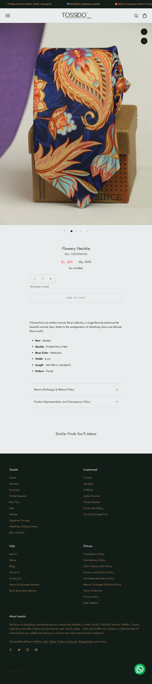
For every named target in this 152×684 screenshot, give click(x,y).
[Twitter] (19, 649)
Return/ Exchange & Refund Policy (102, 584)
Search (13, 554)
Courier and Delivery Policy (98, 572)
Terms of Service (92, 590)
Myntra (38, 641)
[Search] (136, 16)
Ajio (45, 641)
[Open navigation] (8, 15)
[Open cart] (144, 16)
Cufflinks (88, 490)
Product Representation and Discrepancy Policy (62, 402)
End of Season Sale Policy (97, 566)
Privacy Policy (91, 597)
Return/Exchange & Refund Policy (54, 390)
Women (13, 514)
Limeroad (72, 641)
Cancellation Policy (93, 554)
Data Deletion (90, 603)
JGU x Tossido (17, 532)
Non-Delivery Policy (94, 560)
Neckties (14, 484)
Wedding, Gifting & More (23, 526)
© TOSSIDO (15, 672)
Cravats (87, 477)
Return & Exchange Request (24, 584)
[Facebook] (10, 649)
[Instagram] (27, 649)
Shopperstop (86, 641)
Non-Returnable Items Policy (98, 578)
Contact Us (15, 578)
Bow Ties (14, 502)
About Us (14, 572)
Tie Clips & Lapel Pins (95, 514)
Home (12, 477)
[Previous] (64, 231)
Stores (12, 560)
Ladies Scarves (91, 496)
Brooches (14, 490)
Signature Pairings (19, 520)
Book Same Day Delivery (22, 590)
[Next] (87, 231)
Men (11, 508)
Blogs (12, 566)
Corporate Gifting (93, 508)
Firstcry (61, 641)
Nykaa (52, 641)
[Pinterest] (36, 649)
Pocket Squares (17, 496)
